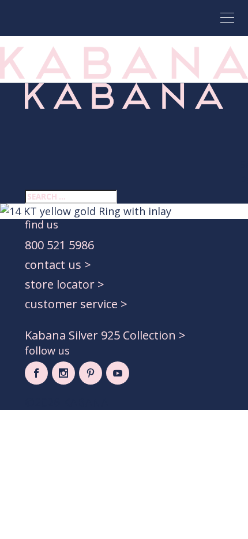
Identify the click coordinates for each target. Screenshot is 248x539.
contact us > (58, 264)
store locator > (64, 284)
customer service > (76, 304)
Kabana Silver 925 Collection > (105, 335)
